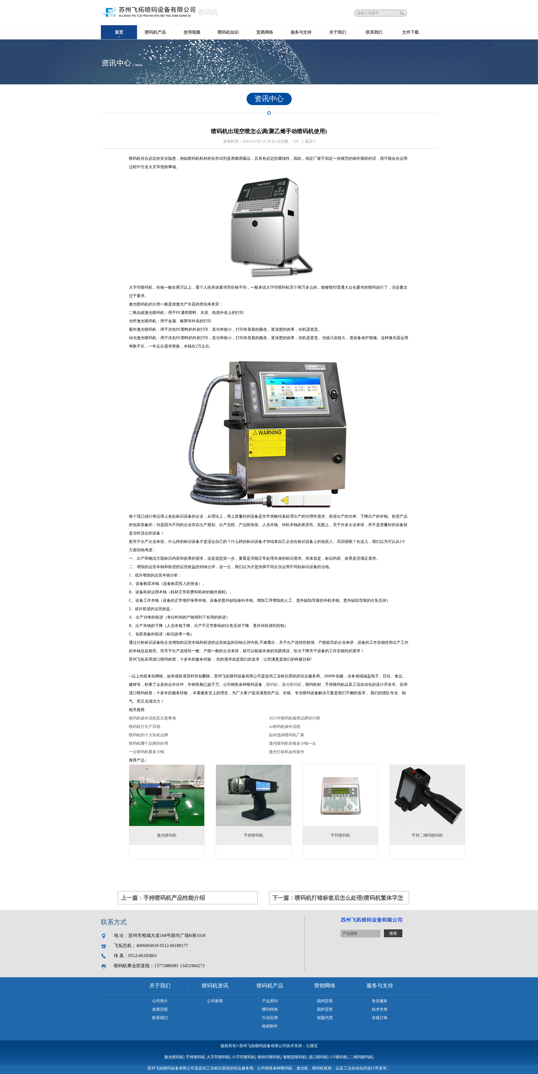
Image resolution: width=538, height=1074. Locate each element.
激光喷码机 (292, 684)
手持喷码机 (195, 1057)
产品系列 (270, 1001)
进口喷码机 (318, 1057)
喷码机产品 (155, 32)
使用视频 (192, 32)
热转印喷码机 (269, 1057)
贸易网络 (264, 32)
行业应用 (270, 1018)
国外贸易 (325, 1009)
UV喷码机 (338, 1057)
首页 (119, 32)
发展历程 (160, 1009)
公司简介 (160, 1001)
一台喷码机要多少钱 (146, 752)
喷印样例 (270, 1009)
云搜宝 (312, 1046)
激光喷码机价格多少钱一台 (292, 743)
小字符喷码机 (244, 1057)
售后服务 (380, 1001)
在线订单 (380, 1018)
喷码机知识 (228, 32)
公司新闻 (215, 1001)
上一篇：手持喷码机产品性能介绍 (163, 898)
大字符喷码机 (218, 1057)
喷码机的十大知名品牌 (148, 735)
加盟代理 (325, 1018)
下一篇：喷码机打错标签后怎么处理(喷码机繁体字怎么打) (337, 899)
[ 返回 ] (308, 141)
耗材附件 (270, 1026)
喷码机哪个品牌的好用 (148, 743)
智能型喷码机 (295, 1057)
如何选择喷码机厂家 (286, 735)
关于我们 (337, 32)
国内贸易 (325, 1001)
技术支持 (380, 1009)
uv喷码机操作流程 (284, 727)
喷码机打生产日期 (144, 727)
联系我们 (374, 32)
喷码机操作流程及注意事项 (152, 718)
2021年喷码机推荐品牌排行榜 (294, 718)
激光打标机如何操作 (286, 752)
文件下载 (410, 32)
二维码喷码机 (361, 1057)
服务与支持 (301, 32)
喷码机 (272, 684)
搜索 (402, 13)
